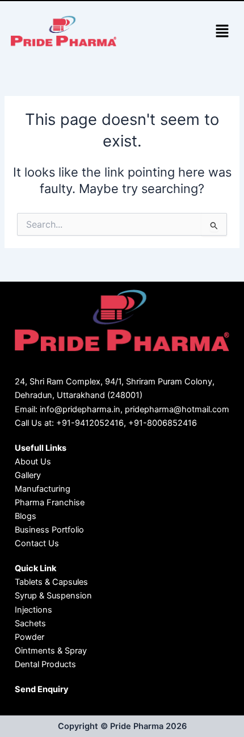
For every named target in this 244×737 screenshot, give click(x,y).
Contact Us (37, 543)
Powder (29, 637)
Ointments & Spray (51, 651)
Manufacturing (42, 489)
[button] (222, 32)
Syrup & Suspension (53, 596)
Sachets (30, 623)
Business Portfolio (49, 530)
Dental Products (45, 664)
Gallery (28, 475)
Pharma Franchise (50, 502)
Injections (33, 610)
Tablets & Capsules (51, 582)
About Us (33, 462)
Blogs (25, 516)
